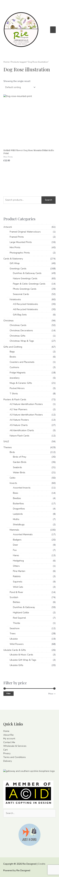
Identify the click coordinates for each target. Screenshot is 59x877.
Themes (7, 447)
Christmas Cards (18, 325)
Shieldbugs (19, 524)
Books (13, 356)
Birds (12, 452)
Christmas (8, 320)
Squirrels (17, 581)
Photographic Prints (20, 252)
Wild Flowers (17, 644)
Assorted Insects (21, 487)
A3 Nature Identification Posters (26, 414)
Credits (41, 863)
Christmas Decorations (21, 330)
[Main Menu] (53, 29)
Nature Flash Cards (19, 435)
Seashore (15, 628)
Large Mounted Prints (21, 242)
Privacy (6, 753)
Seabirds (17, 467)
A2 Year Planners (18, 409)
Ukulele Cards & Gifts (14, 650)
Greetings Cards (18, 268)
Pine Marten (19, 571)
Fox (15, 550)
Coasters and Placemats (22, 362)
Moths (16, 519)
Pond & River (16, 592)
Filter (8, 693)
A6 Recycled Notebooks (25, 309)
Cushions (14, 367)
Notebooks (15, 299)
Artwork (7, 227)
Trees (13, 633)
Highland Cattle (21, 612)
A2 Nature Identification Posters (26, 404)
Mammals (14, 529)
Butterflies (18, 503)
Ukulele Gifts (16, 665)
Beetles (17, 498)
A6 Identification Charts (22, 430)
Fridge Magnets (18, 372)
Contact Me (9, 742)
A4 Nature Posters (19, 419)
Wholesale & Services (14, 746)
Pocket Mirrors (17, 388)
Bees (15, 493)
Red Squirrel (19, 617)
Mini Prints (15, 247)
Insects (13, 483)
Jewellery (15, 377)
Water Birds (19, 472)
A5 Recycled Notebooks (25, 304)
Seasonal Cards (21, 294)
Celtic (13, 477)
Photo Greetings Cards (24, 288)
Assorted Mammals (23, 534)
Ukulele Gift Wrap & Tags (23, 660)
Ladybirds (18, 514)
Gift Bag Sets (20, 314)
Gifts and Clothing (12, 346)
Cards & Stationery (13, 258)
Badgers (17, 539)
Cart (5, 749)
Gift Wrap (15, 263)
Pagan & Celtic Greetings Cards (29, 283)
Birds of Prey (19, 456)
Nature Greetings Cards (25, 278)
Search (48, 199)
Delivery (7, 761)
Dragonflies (19, 508)
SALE (6, 441)
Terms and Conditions (14, 757)
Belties (16, 602)
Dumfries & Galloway (24, 607)
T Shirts (14, 393)
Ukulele (14, 638)
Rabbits (17, 576)
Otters (16, 566)
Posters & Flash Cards (14, 399)
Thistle (16, 623)
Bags (12, 351)
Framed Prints (17, 236)
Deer (15, 544)
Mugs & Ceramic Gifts (21, 383)
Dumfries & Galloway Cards (27, 273)
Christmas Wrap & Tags (22, 340)
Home (6, 61)
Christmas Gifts (17, 335)
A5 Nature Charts (19, 425)
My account (9, 738)
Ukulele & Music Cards (21, 654)
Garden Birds (19, 462)
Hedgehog (18, 560)
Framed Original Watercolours (25, 231)
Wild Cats (18, 587)
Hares (16, 555)
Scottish (14, 597)
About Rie (8, 734)
